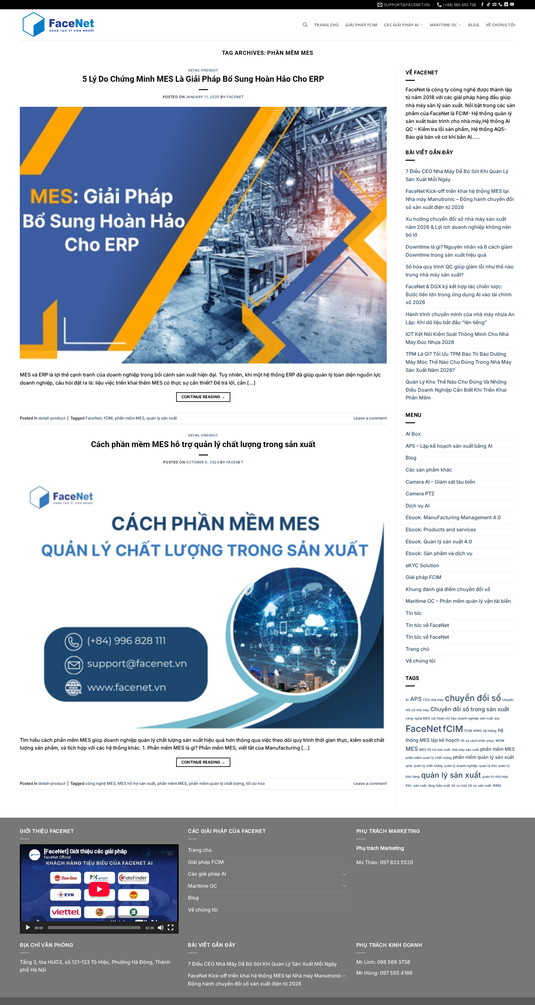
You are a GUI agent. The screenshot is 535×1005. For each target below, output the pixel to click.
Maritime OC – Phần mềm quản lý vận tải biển (458, 601)
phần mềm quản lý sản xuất (483, 757)
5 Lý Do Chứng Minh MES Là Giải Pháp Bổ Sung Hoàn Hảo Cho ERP (203, 79)
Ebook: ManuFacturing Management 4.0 (453, 517)
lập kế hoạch (445, 740)
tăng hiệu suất (439, 786)
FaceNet (93, 418)
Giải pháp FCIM (361, 25)
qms (409, 766)
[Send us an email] (494, 4)
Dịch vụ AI (417, 505)
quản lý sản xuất (161, 418)
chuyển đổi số (473, 698)
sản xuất (420, 786)
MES (412, 748)
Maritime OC (443, 25)
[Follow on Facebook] (482, 4)
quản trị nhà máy (495, 777)
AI (407, 700)
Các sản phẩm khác (429, 470)
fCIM (108, 418)
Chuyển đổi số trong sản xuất (469, 709)
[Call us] (500, 4)
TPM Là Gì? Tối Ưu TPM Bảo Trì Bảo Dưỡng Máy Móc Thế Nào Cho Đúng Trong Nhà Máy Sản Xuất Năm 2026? (458, 362)
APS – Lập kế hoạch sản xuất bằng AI (449, 446)
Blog (473, 25)
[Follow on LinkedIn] (506, 4)
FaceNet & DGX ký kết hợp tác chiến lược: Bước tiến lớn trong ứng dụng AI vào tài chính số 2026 (459, 294)
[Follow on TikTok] (488, 4)
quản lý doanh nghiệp (461, 766)
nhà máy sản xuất (465, 750)
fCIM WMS (473, 731)
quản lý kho (488, 766)
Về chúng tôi (500, 25)
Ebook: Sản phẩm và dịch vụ (439, 553)
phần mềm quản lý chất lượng (216, 783)
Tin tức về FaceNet (427, 625)
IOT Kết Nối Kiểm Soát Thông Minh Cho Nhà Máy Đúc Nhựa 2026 (457, 338)
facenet (235, 97)
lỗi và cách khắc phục (477, 741)
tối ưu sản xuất (479, 786)
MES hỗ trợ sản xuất (136, 783)
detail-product (203, 70)
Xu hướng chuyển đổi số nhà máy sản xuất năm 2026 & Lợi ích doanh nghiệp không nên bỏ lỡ (458, 227)
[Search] (305, 25)
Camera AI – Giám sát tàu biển (440, 482)
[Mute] (161, 928)
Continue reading (203, 396)
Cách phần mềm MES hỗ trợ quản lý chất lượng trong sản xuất (203, 444)
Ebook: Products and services (441, 529)
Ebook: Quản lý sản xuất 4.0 (439, 541)
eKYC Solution (422, 565)
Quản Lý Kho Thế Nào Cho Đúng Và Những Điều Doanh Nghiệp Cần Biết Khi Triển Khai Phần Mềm (456, 390)
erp (497, 718)
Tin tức (414, 613)
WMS (497, 786)
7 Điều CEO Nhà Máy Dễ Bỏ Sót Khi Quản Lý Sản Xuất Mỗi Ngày (457, 175)
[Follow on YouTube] (512, 4)
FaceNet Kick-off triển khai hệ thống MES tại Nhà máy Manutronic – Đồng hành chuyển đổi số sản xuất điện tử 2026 (460, 199)
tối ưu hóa (255, 783)
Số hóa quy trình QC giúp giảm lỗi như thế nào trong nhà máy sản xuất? (460, 270)
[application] (99, 889)
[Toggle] (344, 874)
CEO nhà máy (433, 700)
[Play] (28, 928)
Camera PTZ (420, 493)
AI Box (413, 434)
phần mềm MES (129, 418)
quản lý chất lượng (428, 766)
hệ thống (490, 731)
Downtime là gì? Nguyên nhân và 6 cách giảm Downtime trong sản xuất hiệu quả (459, 251)
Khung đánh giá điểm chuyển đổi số (448, 589)
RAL (409, 786)
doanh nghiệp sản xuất (475, 718)
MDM (500, 741)
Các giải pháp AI (401, 25)
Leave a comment (370, 418)
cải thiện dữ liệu (443, 718)
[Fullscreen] (170, 928)
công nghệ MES (100, 783)
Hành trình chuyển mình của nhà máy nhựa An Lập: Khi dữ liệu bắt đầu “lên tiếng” (460, 318)
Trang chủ (326, 25)
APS (416, 698)
